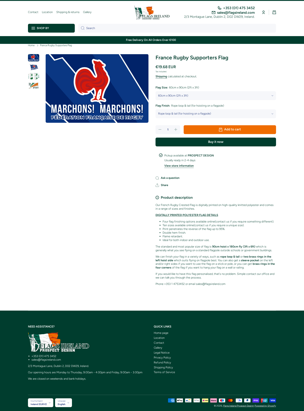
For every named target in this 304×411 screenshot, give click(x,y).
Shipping (161, 76)
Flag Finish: (190, 105)
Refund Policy (162, 362)
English (61, 404)
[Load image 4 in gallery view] (33, 85)
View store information (179, 165)
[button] (274, 12)
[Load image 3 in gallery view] (33, 76)
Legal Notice (162, 352)
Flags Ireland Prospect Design (238, 405)
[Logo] (152, 12)
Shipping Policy (163, 367)
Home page (161, 333)
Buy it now (215, 142)
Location (159, 337)
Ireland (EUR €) (39, 404)
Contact (159, 342)
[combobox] (177, 28)
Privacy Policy (162, 357)
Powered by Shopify (265, 405)
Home (31, 45)
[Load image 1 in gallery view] (33, 58)
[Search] (81, 28)
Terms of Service (164, 372)
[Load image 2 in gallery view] (33, 67)
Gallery (158, 347)
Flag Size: (177, 87)
